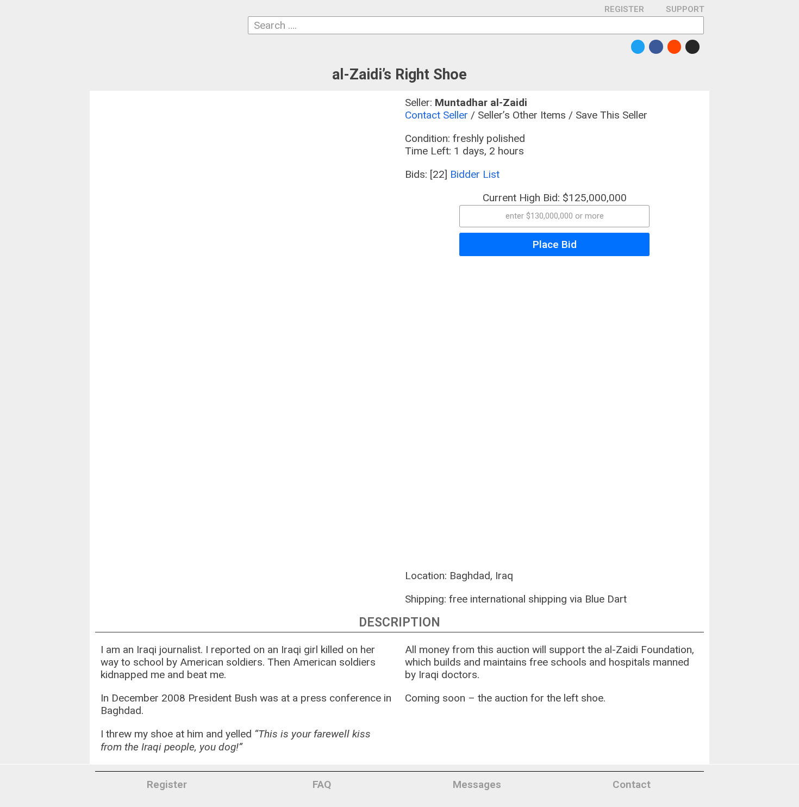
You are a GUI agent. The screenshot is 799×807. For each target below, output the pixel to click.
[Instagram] (692, 47)
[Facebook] (656, 47)
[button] (554, 216)
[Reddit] (674, 47)
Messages (477, 784)
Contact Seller (436, 115)
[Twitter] (638, 47)
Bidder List (475, 174)
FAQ (322, 784)
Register (167, 784)
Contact (632, 784)
